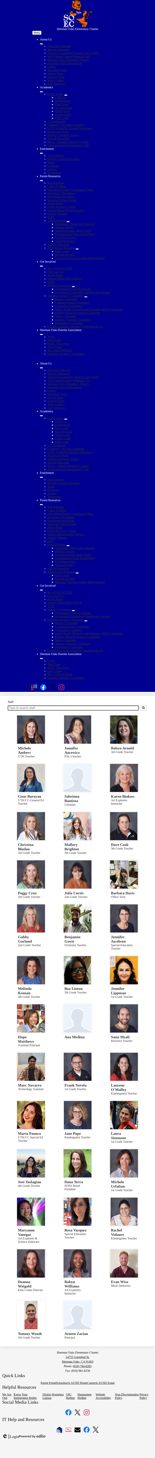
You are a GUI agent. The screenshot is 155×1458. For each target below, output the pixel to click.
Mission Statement (58, 49)
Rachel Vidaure (117, 1232)
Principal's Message (59, 46)
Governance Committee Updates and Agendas (82, 292)
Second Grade (63, 107)
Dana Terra (73, 1182)
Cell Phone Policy (66, 237)
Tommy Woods (30, 1334)
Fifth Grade (62, 118)
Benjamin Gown (72, 939)
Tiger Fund (54, 340)
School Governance (59, 285)
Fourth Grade (63, 114)
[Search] (143, 707)
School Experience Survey (63, 135)
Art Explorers (55, 155)
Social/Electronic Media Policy (73, 230)
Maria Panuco (29, 1133)
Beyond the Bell (64, 254)
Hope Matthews (26, 1039)
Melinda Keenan (25, 990)
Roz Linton (73, 988)
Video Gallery (55, 80)
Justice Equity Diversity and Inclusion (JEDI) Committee (89, 309)
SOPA (51, 282)
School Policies (56, 220)
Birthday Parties (64, 227)
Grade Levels (55, 94)
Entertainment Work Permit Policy (75, 234)
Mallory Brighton (71, 846)
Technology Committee (69, 323)
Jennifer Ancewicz (72, 750)
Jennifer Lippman (118, 990)
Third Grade (62, 111)
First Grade (61, 104)
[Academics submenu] (41, 91)
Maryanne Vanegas (26, 1232)
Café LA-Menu (56, 186)
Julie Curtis (74, 893)
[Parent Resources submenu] (41, 180)
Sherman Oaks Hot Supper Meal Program (80, 258)
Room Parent (55, 275)
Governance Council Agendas (73, 289)
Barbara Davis (123, 893)
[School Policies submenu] (68, 221)
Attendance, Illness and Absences (75, 224)
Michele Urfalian (118, 1184)
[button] (41, 367)
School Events (56, 77)
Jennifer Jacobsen (118, 939)
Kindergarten (63, 101)
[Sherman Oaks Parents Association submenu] (41, 334)
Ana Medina (74, 1037)
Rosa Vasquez (75, 1230)
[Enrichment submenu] (41, 153)
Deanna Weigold (24, 1284)
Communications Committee (72, 302)
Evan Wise (119, 1282)
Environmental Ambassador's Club (68, 145)
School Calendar (57, 213)
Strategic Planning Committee (73, 319)
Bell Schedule (55, 183)
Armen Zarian (76, 1334)
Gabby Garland (25, 939)
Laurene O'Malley (118, 1087)
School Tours (55, 73)
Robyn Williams (71, 1284)
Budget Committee (66, 299)
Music (51, 162)
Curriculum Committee (68, 306)
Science (52, 169)
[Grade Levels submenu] (65, 95)
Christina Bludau (25, 846)
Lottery (51, 66)
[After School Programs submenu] (77, 249)
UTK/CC (60, 97)
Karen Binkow (123, 796)
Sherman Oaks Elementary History (68, 60)
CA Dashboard (56, 121)
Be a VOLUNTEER (59, 268)
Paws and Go (55, 271)
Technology (54, 172)
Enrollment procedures (60, 196)
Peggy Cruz (27, 893)
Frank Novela (75, 1085)
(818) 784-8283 (82, 1366)
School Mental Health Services (65, 210)
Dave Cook (120, 844)
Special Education (58, 138)
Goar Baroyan (29, 796)
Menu (37, 32)
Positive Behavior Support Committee (77, 313)
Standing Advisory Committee (65, 295)
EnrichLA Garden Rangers (63, 159)
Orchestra (53, 166)
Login (10, 1436)
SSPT (50, 217)
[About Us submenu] (41, 43)
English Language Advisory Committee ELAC (75, 326)
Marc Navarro (29, 1085)
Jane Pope (72, 1133)
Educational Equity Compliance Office (70, 189)
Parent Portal (55, 203)
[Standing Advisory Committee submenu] (85, 296)
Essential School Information (64, 63)
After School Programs (61, 248)
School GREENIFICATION (64, 278)
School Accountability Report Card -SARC (73, 53)
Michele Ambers (24, 750)
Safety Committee (65, 316)
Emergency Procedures (61, 193)
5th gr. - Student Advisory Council (67, 142)
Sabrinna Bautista (71, 798)
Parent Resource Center (61, 207)
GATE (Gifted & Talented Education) (69, 128)
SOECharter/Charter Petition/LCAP (68, 56)
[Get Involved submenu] (41, 266)
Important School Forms (61, 200)
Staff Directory (56, 83)
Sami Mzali (120, 1037)
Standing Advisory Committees (66, 354)
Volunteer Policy (65, 241)
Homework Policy (58, 131)
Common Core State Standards (65, 124)
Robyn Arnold (122, 748)
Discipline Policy (57, 70)
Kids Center (62, 251)
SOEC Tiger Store (58, 343)
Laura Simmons (118, 1135)
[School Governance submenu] (73, 286)
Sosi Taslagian (29, 1182)
